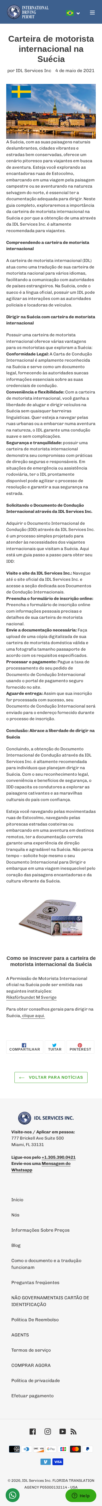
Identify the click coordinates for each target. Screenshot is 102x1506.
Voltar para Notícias (55, 1077)
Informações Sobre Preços (40, 1230)
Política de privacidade (35, 1380)
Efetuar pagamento (32, 1395)
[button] (73, 13)
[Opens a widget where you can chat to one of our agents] (80, 1496)
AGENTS (20, 1335)
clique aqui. (33, 1015)
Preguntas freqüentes (35, 1282)
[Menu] (92, 12)
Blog (15, 1245)
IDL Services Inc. (36, 1480)
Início (17, 1199)
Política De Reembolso (35, 1319)
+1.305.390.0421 (59, 1157)
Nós (15, 1215)
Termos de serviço (31, 1350)
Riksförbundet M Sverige (31, 997)
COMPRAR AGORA (31, 1365)
